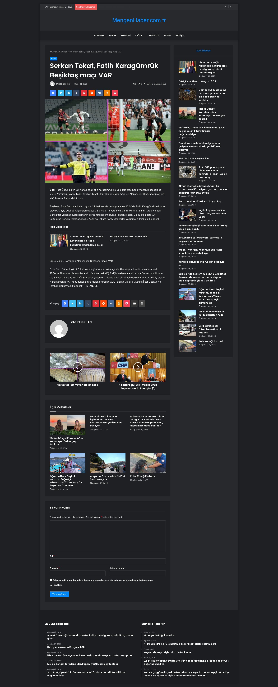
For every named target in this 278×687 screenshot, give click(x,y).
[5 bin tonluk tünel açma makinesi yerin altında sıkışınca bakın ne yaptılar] (187, 94)
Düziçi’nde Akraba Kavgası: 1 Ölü (129, 236)
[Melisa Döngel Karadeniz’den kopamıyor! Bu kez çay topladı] (67, 425)
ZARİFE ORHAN (63, 84)
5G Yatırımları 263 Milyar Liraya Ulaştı (200, 201)
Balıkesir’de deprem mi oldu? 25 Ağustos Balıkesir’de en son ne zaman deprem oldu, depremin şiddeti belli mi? (147, 421)
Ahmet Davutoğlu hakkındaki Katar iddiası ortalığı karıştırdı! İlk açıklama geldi (87, 241)
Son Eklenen (203, 50)
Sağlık (139, 35)
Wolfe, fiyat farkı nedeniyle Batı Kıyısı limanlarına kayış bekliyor (200, 251)
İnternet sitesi (117, 568)
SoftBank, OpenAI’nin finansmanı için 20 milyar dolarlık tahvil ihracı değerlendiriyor (202, 131)
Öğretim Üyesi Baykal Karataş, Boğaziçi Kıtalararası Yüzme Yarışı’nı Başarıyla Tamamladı (66, 481)
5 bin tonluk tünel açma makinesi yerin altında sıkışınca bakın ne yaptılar (134, 6)
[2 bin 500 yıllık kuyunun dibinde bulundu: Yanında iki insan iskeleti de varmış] (187, 172)
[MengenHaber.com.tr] (139, 20)
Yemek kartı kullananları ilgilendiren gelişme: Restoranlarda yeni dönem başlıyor (106, 421)
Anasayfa (99, 35)
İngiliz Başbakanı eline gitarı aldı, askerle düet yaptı (212, 214)
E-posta (55, 568)
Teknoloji (153, 35)
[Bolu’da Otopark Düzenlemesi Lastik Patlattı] (187, 330)
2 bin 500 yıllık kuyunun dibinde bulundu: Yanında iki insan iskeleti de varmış (213, 172)
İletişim (180, 35)
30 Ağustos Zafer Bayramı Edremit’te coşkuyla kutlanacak (200, 239)
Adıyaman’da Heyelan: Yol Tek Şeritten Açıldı (107, 478)
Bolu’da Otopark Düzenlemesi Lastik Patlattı (210, 329)
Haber (112, 35)
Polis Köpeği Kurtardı (142, 476)
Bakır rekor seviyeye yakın (194, 158)
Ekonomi (126, 35)
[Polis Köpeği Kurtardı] (148, 463)
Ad (52, 556)
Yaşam (167, 35)
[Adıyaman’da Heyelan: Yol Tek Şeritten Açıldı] (107, 463)
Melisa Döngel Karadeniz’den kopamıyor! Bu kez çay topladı (67, 441)
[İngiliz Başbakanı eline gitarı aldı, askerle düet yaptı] (187, 215)
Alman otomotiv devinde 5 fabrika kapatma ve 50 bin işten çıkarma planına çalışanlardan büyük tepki (203, 189)
